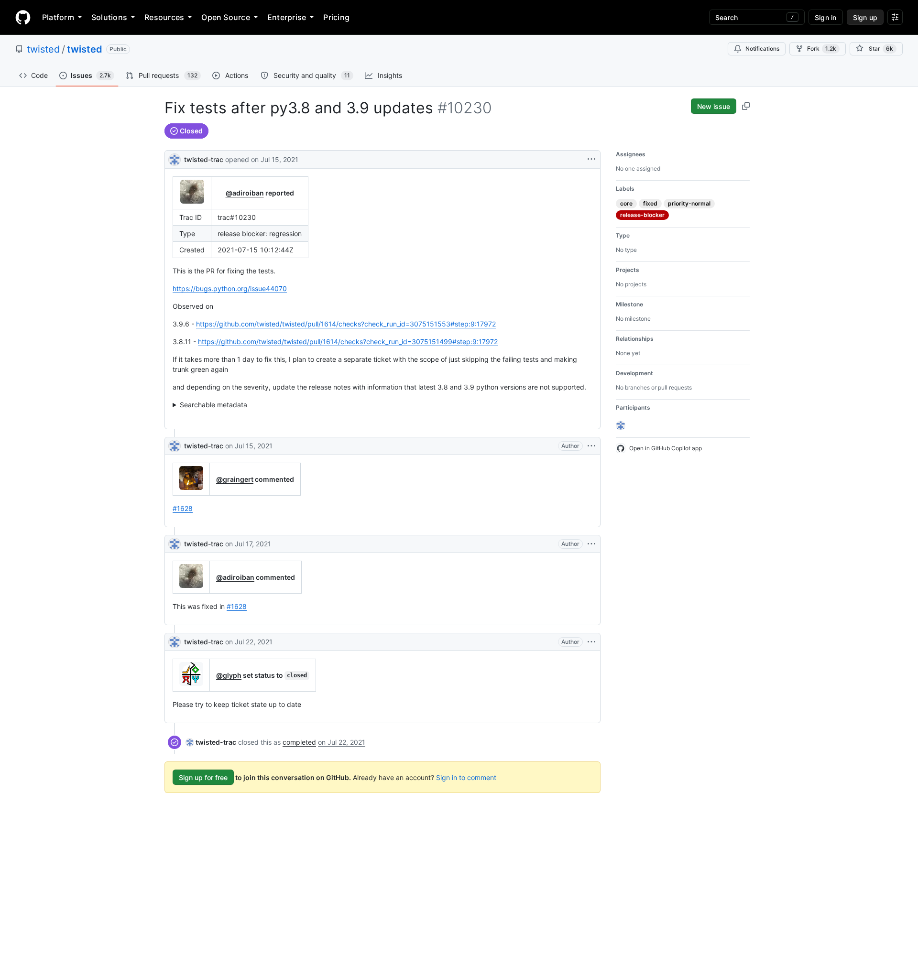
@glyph (228, 675)
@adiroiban (245, 193)
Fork (821, 48)
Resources (164, 17)
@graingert (234, 479)
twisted (43, 49)
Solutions (109, 17)
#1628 (183, 508)
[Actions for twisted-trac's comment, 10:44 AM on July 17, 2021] (591, 544)
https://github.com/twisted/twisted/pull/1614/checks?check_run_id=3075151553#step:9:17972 (346, 324)
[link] (211, 742)
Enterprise (286, 17)
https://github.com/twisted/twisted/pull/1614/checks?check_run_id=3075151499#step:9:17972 (348, 341)
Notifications (762, 48)
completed (299, 742)
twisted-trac (203, 159)
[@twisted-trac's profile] (174, 158)
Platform (58, 17)
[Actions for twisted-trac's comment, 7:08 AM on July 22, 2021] (591, 642)
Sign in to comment (466, 777)
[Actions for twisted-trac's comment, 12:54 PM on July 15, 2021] (591, 446)
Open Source (225, 17)
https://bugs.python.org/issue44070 (230, 288)
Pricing (336, 17)
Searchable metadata (213, 405)
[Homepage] (23, 17)
